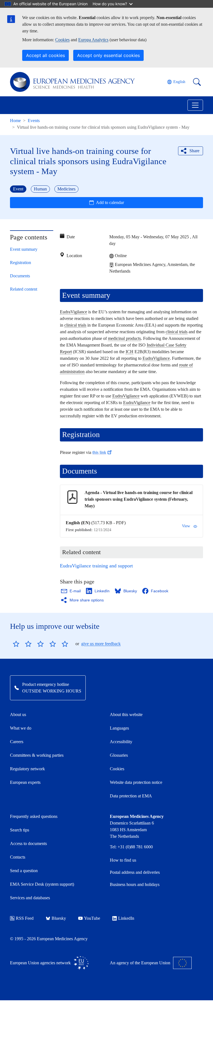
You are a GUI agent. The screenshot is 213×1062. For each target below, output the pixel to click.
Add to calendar (110, 202)
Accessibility (121, 741)
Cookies (62, 39)
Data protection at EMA (131, 796)
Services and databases (30, 897)
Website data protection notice (136, 782)
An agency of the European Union (140, 962)
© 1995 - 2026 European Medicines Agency (49, 938)
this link (99, 452)
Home (15, 120)
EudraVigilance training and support (96, 566)
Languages (119, 728)
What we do (20, 728)
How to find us (123, 860)
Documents (20, 275)
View (186, 526)
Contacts (17, 857)
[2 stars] (22, 644)
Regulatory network (27, 768)
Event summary (23, 249)
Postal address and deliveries (135, 872)
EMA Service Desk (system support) (42, 884)
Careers (16, 741)
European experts (25, 782)
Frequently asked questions (33, 816)
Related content (23, 289)
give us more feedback (101, 643)
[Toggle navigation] (195, 105)
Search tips (19, 830)
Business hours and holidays (134, 884)
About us (18, 714)
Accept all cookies (45, 55)
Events (34, 120)
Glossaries (119, 755)
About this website (126, 714)
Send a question (24, 870)
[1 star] (16, 644)
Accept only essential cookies (108, 55)
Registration (20, 262)
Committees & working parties (37, 755)
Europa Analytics (93, 39)
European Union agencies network (40, 962)
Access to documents (28, 843)
